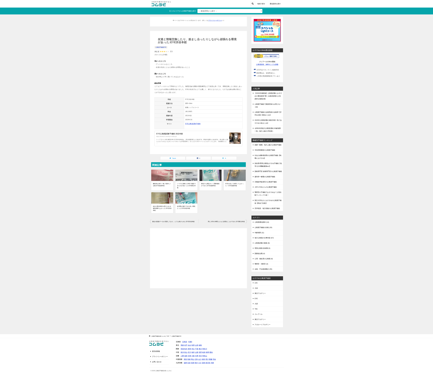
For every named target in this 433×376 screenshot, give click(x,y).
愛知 (211, 352)
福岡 (185, 363)
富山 (185, 352)
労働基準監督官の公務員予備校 (266, 182)
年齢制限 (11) (259, 233)
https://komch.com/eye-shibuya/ (166, 136)
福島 (200, 345)
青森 (182, 345)
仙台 (189, 345)
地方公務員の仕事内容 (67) (264, 238)
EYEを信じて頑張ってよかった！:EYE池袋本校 (234, 184)
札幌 (190, 342)
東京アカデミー (260, 293)
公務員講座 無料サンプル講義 (267, 64)
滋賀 (185, 356)
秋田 (193, 345)
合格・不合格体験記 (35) (263, 269)
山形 (196, 345)
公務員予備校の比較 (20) (263, 227)
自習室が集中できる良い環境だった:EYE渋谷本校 (186, 207)
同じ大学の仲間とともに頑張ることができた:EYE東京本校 (226, 221)
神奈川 (204, 349)
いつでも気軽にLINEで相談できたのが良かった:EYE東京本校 (186, 186)
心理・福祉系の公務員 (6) (264, 259)
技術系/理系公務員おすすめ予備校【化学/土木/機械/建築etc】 (268, 164)
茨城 (182, 349)
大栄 (256, 288)
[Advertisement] (198, 258)
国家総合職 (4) (260, 253)
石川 (189, 352)
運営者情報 (156, 351)
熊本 (196, 363)
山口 (199, 359)
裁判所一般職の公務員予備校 (265, 177)
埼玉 (193, 349)
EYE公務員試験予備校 (192, 124)
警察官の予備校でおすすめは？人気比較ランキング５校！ (268, 193)
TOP (160, 336)
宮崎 (203, 363)
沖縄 (212, 363)
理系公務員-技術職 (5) (262, 248)
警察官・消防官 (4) (261, 264)
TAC (256, 309)
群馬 (189, 349)
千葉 (196, 349)
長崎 (192, 363)
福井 (193, 352)
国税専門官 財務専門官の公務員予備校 (268, 171)
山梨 (196, 352)
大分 (199, 363)
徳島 (203, 359)
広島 (196, 359)
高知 (214, 359)
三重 (182, 356)
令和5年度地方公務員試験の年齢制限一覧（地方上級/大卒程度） (268, 129)
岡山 (192, 359)
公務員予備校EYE (160, 47)
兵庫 (196, 356)
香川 (207, 359)
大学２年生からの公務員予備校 (266, 187)
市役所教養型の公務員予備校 (265, 150)
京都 (189, 356)
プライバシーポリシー (215, 20)
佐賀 (189, 363)
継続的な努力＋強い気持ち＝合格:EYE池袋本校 (162, 184)
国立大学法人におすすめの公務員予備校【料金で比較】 (268, 201)
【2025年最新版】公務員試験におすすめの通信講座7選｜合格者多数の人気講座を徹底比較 (268, 96)
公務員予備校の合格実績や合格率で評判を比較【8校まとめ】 (268, 113)
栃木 (185, 349)
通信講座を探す (275, 4)
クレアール (259, 314)
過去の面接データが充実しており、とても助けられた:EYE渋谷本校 (173, 221)
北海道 (184, 342)
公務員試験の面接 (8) (262, 243)
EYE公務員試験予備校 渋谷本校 (169, 134)
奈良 (200, 356)
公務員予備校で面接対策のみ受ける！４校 (268, 105)
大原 (256, 304)
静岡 (207, 352)
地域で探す (261, 4)
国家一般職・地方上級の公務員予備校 (268, 145)
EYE (256, 298)
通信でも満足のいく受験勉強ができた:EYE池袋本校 (210, 184)
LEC (256, 283)
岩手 (185, 345)
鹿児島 (207, 363)
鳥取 (185, 359)
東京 (200, 349)
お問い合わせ (156, 362)
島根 (189, 359)
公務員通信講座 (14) (262, 222)
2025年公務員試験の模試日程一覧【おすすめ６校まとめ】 (268, 121)
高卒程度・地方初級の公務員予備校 (267, 208)
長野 (200, 352)
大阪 (193, 356)
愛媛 (210, 359)
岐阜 (203, 352)
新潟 (182, 352)
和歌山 (204, 356)
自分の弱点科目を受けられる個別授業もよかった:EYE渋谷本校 (162, 208)
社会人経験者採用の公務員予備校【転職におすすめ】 (268, 156)
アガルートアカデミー (262, 324)
